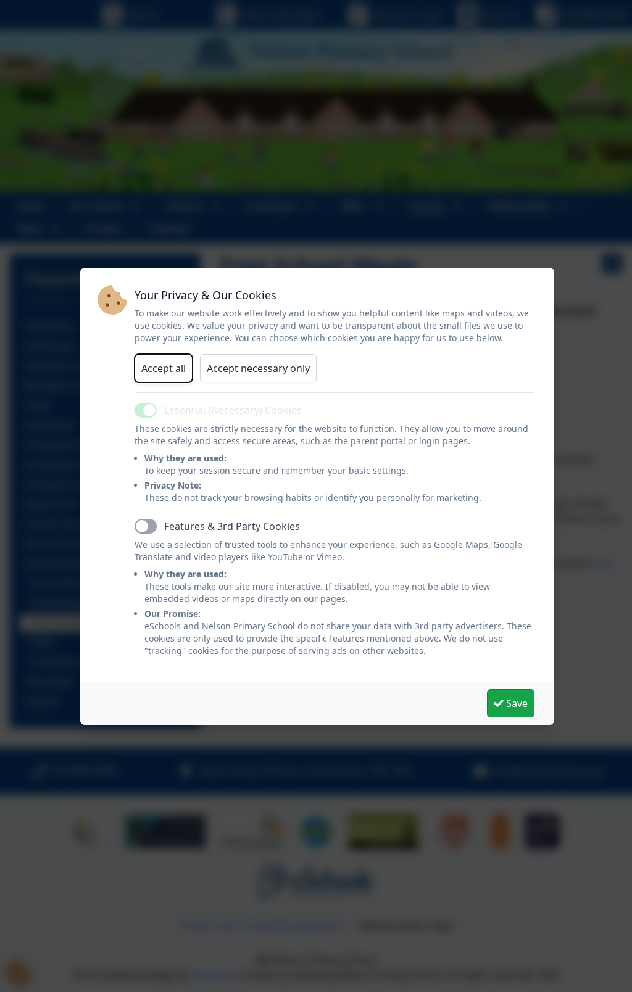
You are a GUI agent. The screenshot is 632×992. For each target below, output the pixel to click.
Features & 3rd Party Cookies (232, 526)
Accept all (163, 368)
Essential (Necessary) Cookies (233, 410)
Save (516, 703)
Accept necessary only (258, 368)
